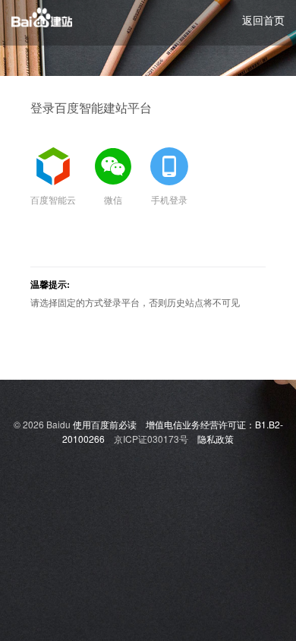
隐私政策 (215, 438)
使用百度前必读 (105, 424)
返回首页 (263, 19)
